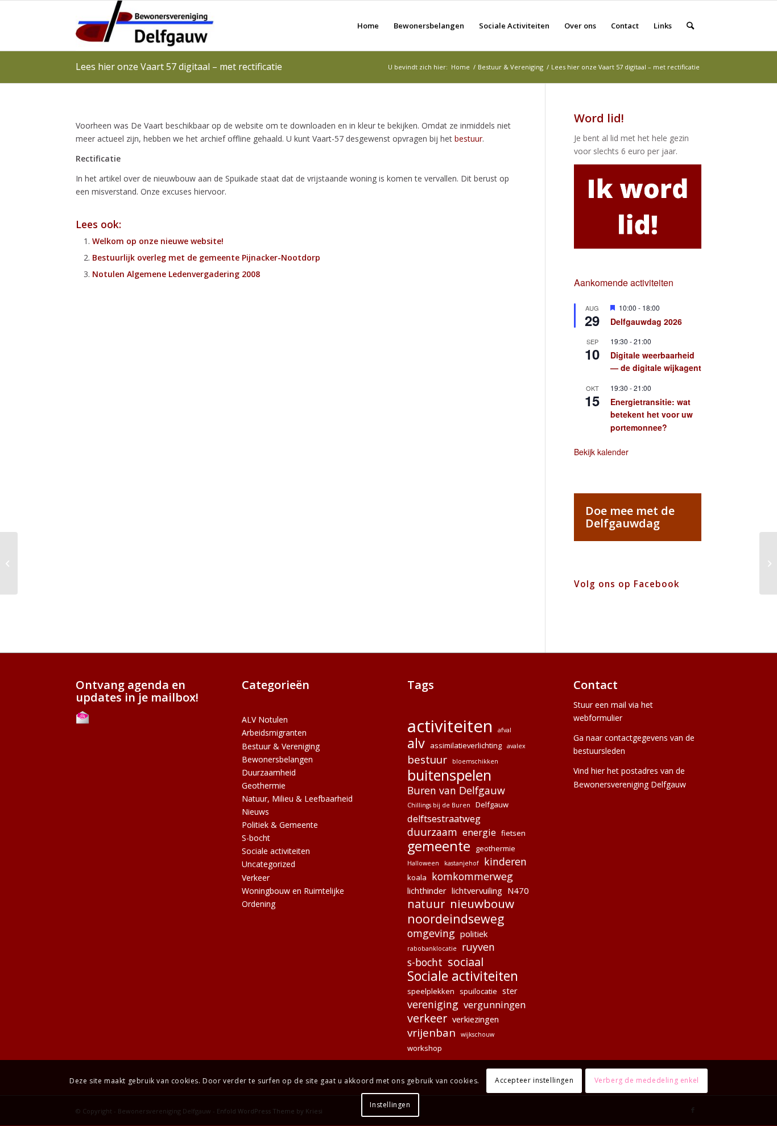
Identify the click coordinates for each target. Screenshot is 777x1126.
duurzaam (432, 832)
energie (479, 832)
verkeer (427, 1018)
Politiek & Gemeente (280, 824)
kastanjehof (461, 863)
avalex (516, 746)
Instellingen (390, 1104)
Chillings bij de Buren (438, 805)
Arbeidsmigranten (274, 732)
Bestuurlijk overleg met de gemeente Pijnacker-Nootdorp (206, 257)
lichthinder (427, 890)
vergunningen (495, 1004)
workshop (424, 1048)
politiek (473, 933)
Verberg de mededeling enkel (646, 1081)
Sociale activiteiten (276, 850)
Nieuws (255, 811)
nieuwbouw (482, 903)
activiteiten (450, 726)
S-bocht (256, 837)
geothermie (495, 848)
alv (416, 743)
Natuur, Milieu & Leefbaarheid (297, 798)
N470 (518, 890)
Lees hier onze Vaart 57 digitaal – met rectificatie (179, 66)
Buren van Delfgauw (456, 790)
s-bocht (425, 962)
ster (510, 990)
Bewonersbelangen (277, 759)
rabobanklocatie (432, 948)
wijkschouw (477, 1034)
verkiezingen (475, 1019)
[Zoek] (690, 26)
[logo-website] (148, 26)
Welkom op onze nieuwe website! (158, 241)
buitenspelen (449, 775)
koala (417, 877)
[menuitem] (368, 26)
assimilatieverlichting (466, 745)
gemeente (438, 846)
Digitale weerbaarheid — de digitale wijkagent (655, 361)
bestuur (468, 138)
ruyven (478, 947)
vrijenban (431, 1032)
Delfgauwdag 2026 (646, 321)
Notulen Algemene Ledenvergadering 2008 (176, 274)
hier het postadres (624, 770)
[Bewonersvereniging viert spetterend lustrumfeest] (9, 563)
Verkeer (256, 877)
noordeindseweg (455, 918)
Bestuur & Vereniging (281, 746)
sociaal (465, 961)
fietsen (513, 833)
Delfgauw (492, 804)
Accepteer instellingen (534, 1081)
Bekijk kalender (601, 451)
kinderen (505, 861)
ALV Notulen (265, 719)
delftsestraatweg (444, 818)
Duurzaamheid (269, 772)
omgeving (431, 933)
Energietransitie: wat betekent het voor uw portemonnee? (651, 414)
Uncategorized (268, 864)
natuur (426, 903)
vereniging (432, 1004)
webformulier (597, 717)
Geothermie (264, 785)
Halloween (423, 863)
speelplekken (430, 991)
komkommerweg (472, 876)
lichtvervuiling (477, 890)
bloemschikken (475, 761)
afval (504, 730)
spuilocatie (478, 991)
